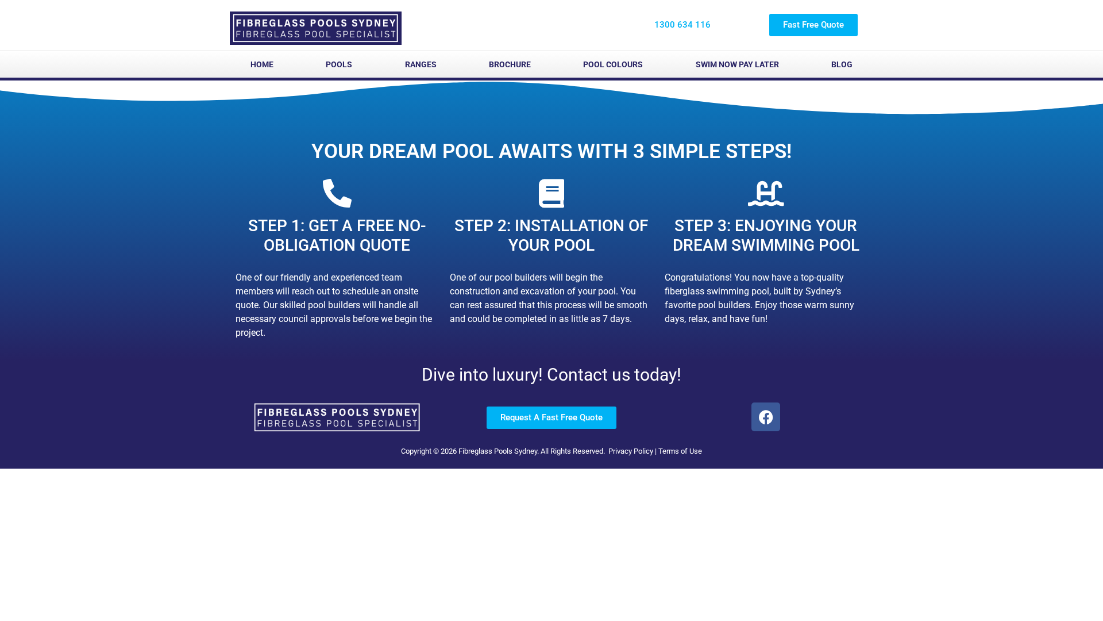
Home (261, 64)
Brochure (510, 64)
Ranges (421, 64)
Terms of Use (680, 451)
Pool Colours (613, 64)
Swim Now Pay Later (737, 64)
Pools (339, 64)
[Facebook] (765, 416)
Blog (842, 64)
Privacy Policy (630, 451)
